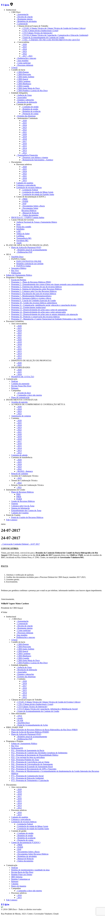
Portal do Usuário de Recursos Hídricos (27, 517)
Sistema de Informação (20, 508)
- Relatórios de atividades (26, 21)
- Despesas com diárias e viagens (35, 157)
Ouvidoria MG (22, 240)
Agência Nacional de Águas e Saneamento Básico (36, 222)
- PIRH (24, 199)
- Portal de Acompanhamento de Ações (32, 725)
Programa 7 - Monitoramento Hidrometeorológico (31, 296)
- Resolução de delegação (26, 102)
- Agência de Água (24, 95)
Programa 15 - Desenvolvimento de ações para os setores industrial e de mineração (44, 314)
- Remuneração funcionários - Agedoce (37, 160)
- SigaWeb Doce (23, 723)
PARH (19, 499)
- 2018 (24, 139)
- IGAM (19, 720)
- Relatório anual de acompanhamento (31, 250)
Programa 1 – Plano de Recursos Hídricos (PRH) (31, 282)
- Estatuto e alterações (25, 100)
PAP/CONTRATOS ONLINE (28, 261)
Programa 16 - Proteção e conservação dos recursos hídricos (35, 317)
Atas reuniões (21, 635)
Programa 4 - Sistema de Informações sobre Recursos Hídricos (36, 289)
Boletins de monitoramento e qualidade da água (30, 870)
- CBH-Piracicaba (23, 74)
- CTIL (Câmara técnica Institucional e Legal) (40, 30)
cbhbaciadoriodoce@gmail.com (72, 914)
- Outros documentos (30, 215)
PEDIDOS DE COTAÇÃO (22, 377)
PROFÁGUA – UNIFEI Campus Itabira (27, 217)
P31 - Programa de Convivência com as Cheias (30, 762)
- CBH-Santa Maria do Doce (28, 88)
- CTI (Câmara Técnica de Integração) (37, 33)
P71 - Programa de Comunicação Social (27, 776)
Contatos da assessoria (20, 383)
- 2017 (24, 141)
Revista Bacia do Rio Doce (22, 872)
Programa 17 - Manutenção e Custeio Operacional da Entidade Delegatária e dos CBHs (46, 319)
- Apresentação (22, 14)
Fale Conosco (11, 520)
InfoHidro (20, 229)
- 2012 (24, 153)
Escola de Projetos (18, 280)
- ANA (19, 716)
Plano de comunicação (20, 397)
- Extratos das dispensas (26, 116)
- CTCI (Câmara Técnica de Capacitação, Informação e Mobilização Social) (47, 709)
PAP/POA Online (23, 266)
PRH (18, 494)
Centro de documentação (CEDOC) (25, 842)
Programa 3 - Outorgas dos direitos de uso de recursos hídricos (36, 287)
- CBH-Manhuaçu (23, 84)
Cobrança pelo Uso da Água (22, 506)
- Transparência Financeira (27, 155)
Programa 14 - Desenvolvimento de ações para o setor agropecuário (38, 312)
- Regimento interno (24, 19)
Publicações (16, 273)
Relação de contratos (19, 473)
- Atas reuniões (22, 60)
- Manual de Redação (30, 213)
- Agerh (19, 718)
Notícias (14, 381)
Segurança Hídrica (18, 268)
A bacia (14, 67)
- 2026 (24, 44)
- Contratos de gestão (30, 107)
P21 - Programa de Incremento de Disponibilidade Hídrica (34, 755)
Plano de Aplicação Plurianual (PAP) (26, 247)
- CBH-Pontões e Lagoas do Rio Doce (32, 90)
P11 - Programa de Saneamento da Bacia (27, 750)
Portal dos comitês (23, 227)
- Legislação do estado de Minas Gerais (37, 192)
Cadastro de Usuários (20, 513)
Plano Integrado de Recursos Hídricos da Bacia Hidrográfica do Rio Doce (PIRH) (44, 730)
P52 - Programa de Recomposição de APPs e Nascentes (33, 769)
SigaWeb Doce (17, 257)
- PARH (25, 201)
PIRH (18, 497)
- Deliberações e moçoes (26, 58)
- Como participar (23, 63)
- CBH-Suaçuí (22, 79)
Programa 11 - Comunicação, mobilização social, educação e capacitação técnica (43, 305)
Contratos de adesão (19, 455)
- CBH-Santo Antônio (25, 77)
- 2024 (24, 49)
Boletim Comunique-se (20, 879)
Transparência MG (24, 238)
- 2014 (24, 148)
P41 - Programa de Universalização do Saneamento (32, 764)
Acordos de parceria (19, 402)
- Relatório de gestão (30, 109)
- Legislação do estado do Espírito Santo (38, 194)
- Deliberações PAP (24, 252)
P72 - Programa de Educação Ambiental (27, 778)
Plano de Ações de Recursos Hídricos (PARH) (30, 732)
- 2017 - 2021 (27, 56)
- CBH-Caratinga (23, 81)
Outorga (14, 503)
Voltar (4, 612)
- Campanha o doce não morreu (29, 395)
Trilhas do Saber (23, 234)
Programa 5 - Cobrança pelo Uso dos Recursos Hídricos (34, 291)
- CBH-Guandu (22, 86)
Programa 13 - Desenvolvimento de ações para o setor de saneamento (39, 310)
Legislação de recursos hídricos (29, 187)
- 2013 (24, 150)
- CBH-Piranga (22, 72)
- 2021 (24, 132)
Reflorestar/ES (17, 748)
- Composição (22, 24)
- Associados (21, 97)
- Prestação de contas (30, 114)
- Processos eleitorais (24, 65)
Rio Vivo (15, 270)
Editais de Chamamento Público (19, 275)
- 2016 (24, 144)
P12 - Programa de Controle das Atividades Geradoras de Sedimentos (39, 753)
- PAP (24, 204)
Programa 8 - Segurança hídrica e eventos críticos (31, 298)
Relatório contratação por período (29, 264)
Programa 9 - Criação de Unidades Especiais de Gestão (33, 300)
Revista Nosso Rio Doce (21, 386)
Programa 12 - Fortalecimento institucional (28, 307)
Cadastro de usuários (24, 183)
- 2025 (24, 47)
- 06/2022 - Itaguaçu (24, 471)
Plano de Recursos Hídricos (22, 492)
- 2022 (24, 54)
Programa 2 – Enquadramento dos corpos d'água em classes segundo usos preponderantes (47, 284)
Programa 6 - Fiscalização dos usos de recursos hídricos (33, 294)
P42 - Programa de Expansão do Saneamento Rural (32, 766)
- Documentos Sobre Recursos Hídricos (30, 209)
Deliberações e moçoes (25, 637)
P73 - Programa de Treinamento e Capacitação (30, 780)
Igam (18, 224)
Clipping (14, 884)
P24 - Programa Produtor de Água (25, 760)
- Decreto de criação (24, 17)
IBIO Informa (16, 877)
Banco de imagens (18, 886)
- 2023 (24, 51)
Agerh (19, 243)
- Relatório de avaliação (31, 111)
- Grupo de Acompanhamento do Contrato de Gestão (43, 37)
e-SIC (18, 231)
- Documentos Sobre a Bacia (33, 206)
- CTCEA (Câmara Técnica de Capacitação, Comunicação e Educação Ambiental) (55, 35)
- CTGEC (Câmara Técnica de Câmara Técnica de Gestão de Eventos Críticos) (54, 28)
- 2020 (24, 134)
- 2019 (24, 137)
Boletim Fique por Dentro (21, 874)
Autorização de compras (21, 416)
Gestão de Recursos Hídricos (23, 501)
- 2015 (24, 146)
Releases (14, 388)
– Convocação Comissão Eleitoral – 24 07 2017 (20, 544)
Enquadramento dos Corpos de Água (26, 510)
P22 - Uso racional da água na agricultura (28, 757)
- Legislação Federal (30, 190)
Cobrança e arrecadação (26, 185)
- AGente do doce (23, 393)
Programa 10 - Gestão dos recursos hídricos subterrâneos (34, 303)
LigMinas (20, 236)
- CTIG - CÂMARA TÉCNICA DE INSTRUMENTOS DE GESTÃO (51, 40)
